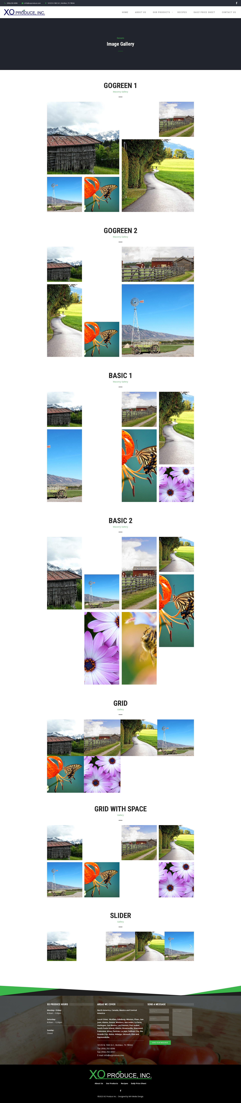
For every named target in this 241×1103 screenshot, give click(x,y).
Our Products (161, 12)
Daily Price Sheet (204, 12)
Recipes (182, 12)
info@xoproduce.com (32, 3)
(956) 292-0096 (12, 3)
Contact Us (229, 12)
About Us (140, 12)
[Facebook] (236, 3)
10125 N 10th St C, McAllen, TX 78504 (61, 3)
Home (125, 12)
